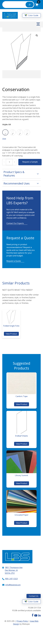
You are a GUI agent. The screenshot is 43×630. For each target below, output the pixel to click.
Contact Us (33, 596)
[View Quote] (37, 4)
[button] (37, 35)
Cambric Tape (22, 396)
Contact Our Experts (15, 223)
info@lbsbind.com (13, 585)
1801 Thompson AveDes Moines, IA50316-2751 (13, 570)
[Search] (30, 4)
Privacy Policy (22, 621)
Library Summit (21, 475)
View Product (12, 334)
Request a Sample (30, 162)
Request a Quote (13, 261)
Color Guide (33, 15)
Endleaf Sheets (21, 436)
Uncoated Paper (21, 515)
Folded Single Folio (11, 326)
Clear (4, 139)
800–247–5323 (11, 578)
